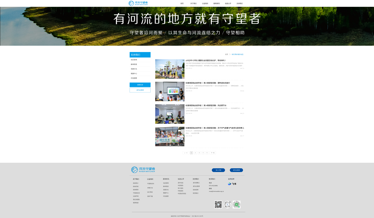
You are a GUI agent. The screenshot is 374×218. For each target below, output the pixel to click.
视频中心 (134, 73)
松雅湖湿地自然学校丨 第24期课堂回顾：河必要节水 (206, 105)
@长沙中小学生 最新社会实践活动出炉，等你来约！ (206, 60)
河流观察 (134, 78)
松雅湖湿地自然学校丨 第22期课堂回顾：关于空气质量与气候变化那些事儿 (215, 128)
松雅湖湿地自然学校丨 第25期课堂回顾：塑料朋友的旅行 (208, 83)
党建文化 (134, 69)
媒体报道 (134, 64)
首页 (226, 54)
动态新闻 (134, 60)
